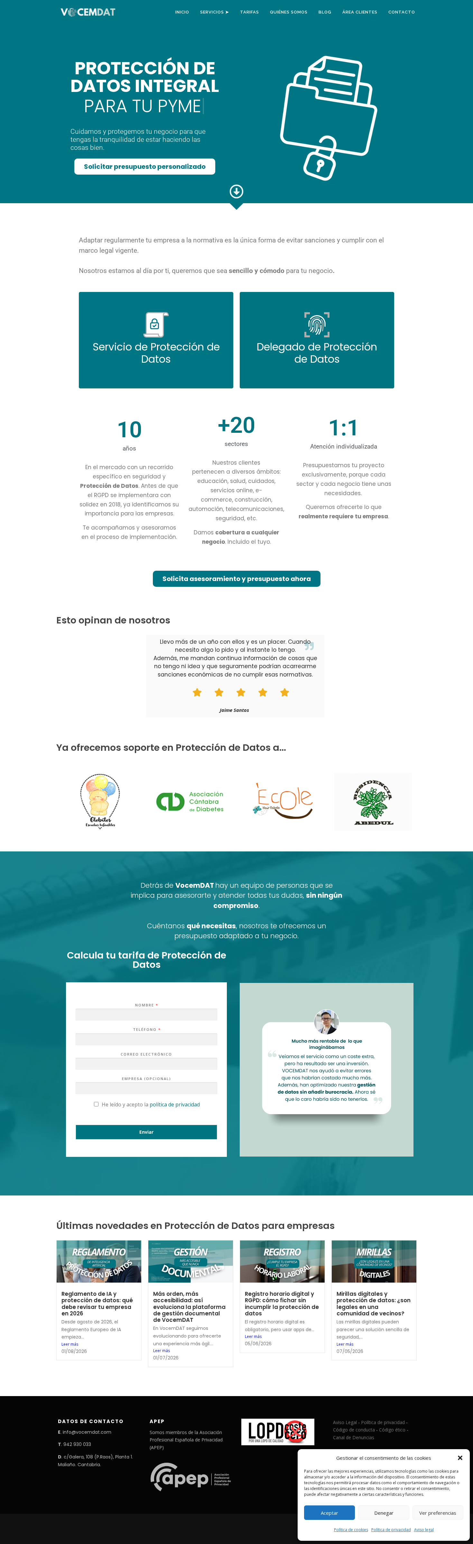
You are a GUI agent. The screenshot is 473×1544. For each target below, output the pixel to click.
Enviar (146, 1132)
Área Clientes (359, 12)
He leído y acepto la (151, 1104)
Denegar (384, 1513)
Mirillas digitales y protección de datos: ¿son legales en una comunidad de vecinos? (374, 1303)
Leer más (69, 1344)
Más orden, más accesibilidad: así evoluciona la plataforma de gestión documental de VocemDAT (189, 1307)
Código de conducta (354, 1430)
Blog (325, 12)
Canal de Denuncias (353, 1437)
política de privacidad (175, 1104)
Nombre (146, 1005)
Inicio (182, 12)
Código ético (392, 1430)
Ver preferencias (437, 1513)
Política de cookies (351, 1529)
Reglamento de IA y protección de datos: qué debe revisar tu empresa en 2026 (97, 1303)
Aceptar (329, 1513)
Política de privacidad (391, 1529)
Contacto (401, 12)
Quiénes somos (289, 12)
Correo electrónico (146, 1054)
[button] (460, 1458)
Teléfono (146, 1029)
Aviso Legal (345, 1422)
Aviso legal (424, 1529)
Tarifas (249, 12)
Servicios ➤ (214, 12)
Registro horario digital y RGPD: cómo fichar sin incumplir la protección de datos (282, 1303)
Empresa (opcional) (146, 1078)
